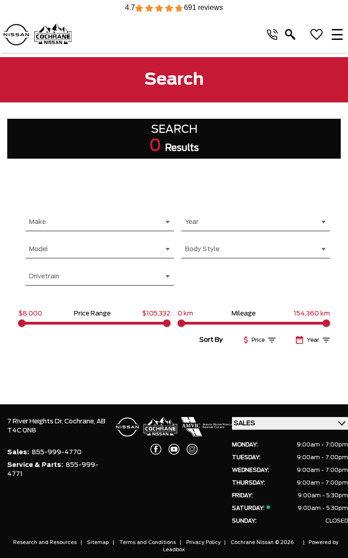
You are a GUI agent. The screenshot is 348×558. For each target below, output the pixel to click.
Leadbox (174, 549)
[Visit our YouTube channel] (174, 449)
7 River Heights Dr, (35, 421)
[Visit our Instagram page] (192, 449)
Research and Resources (45, 542)
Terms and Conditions (147, 542)
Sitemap (98, 542)
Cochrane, (80, 421)
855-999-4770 (57, 452)
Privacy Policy (203, 542)
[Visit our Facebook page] (155, 449)
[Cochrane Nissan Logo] (38, 34)
